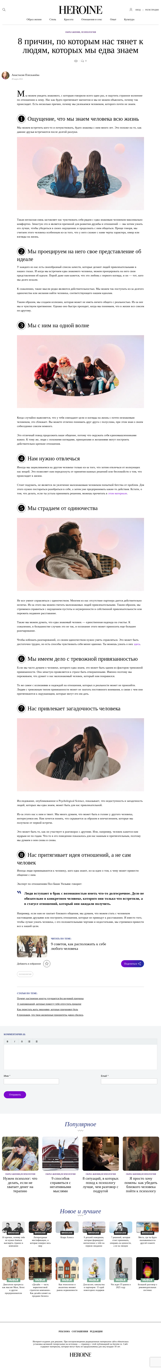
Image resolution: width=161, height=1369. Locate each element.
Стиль (52, 19)
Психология (88, 32)
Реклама (64, 1331)
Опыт (113, 19)
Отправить (15, 1094)
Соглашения (80, 1331)
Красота (68, 19)
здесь (137, 644)
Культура (129, 19)
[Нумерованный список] (36, 1041)
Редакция (96, 1331)
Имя (7, 1076)
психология (25, 974)
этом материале (117, 493)
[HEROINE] (80, 10)
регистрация (152, 10)
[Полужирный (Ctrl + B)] (7, 1041)
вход (138, 10)
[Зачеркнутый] (22, 1041)
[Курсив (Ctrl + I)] (14, 1041)
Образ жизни (34, 19)
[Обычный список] (29, 1041)
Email (105, 1076)
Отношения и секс (91, 19)
